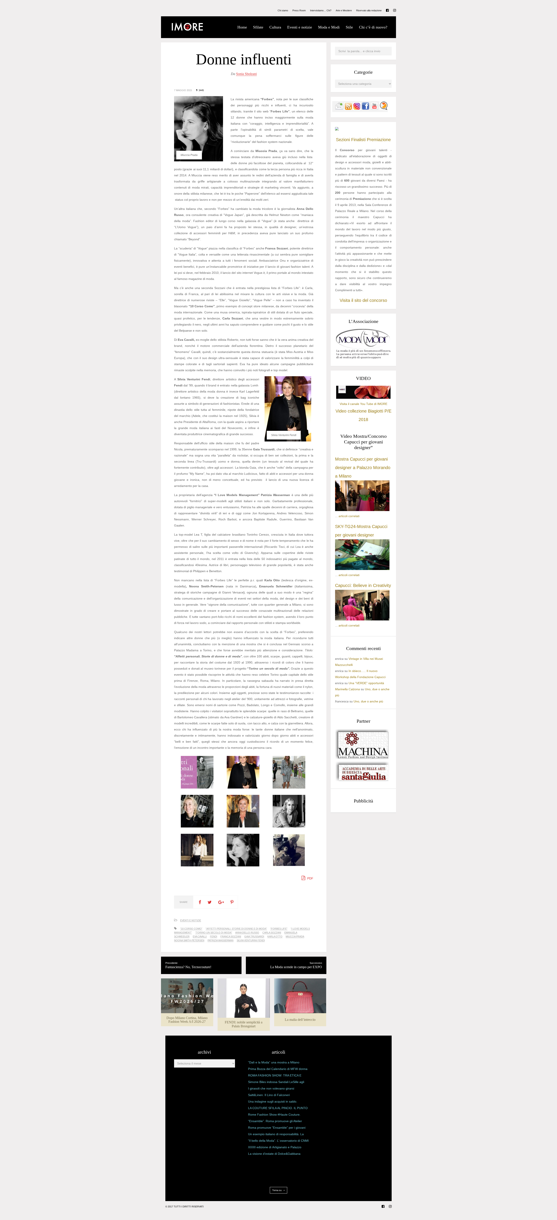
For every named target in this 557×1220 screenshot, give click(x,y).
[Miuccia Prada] (243, 865)
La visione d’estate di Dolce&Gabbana (274, 1153)
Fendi (213, 936)
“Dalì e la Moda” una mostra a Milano (273, 1062)
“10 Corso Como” (191, 928)
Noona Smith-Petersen (189, 940)
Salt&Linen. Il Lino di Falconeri (269, 1095)
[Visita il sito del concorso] (337, 129)
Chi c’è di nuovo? (373, 27)
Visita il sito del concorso (363, 300)
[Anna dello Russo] (289, 787)
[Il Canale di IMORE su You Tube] (374, 109)
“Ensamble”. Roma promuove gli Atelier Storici (275, 1122)
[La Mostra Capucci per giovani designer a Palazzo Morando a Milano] (362, 510)
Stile (349, 27)
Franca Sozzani (230, 936)
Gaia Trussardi (254, 936)
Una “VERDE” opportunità (366, 683)
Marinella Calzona (347, 689)
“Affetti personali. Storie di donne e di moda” (236, 928)
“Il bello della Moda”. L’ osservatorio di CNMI (278, 1140)
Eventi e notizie (299, 27)
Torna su (277, 1190)
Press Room (299, 10)
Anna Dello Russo (247, 932)
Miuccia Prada (295, 936)
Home (242, 27)
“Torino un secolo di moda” (213, 932)
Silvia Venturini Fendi (251, 940)
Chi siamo (283, 10)
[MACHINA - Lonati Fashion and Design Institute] (362, 758)
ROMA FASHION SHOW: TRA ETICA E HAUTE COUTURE (274, 1076)
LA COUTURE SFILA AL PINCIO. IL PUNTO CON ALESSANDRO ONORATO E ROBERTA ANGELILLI (278, 1108)
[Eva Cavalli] (243, 826)
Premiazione (379, 139)
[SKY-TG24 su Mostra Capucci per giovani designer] (362, 569)
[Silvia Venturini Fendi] (243, 787)
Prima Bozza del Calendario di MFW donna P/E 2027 (277, 1069)
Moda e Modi (329, 27)
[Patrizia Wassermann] (289, 865)
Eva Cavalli (200, 936)
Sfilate (258, 27)
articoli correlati (349, 516)
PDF (309, 878)
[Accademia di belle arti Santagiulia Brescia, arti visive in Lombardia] (362, 781)
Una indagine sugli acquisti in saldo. (272, 1101)
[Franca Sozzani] (289, 826)
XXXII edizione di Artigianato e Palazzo (274, 1147)
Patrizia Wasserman (220, 940)
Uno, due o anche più (368, 701)
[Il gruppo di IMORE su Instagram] (357, 109)
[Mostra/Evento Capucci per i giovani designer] (362, 619)
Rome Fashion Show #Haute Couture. (274, 1114)
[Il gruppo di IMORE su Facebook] (365, 109)
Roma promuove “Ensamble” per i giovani (276, 1127)
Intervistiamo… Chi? (320, 10)
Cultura (275, 27)
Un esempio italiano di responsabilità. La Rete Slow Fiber (276, 1135)
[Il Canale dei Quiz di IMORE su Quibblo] (383, 109)
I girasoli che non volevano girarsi (271, 1088)
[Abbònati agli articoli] (348, 109)
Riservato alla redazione (369, 10)
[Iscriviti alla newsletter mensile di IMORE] (339, 109)
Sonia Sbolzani (246, 74)
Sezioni (343, 139)
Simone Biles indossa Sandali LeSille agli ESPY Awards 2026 (276, 1082)
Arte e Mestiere (344, 10)
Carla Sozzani (271, 932)
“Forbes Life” (278, 928)
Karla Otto (274, 936)
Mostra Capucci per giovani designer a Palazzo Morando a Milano (362, 467)
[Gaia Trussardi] (197, 865)
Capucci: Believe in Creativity (363, 585)
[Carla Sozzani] (197, 826)
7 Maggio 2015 (183, 90)
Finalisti (358, 139)
